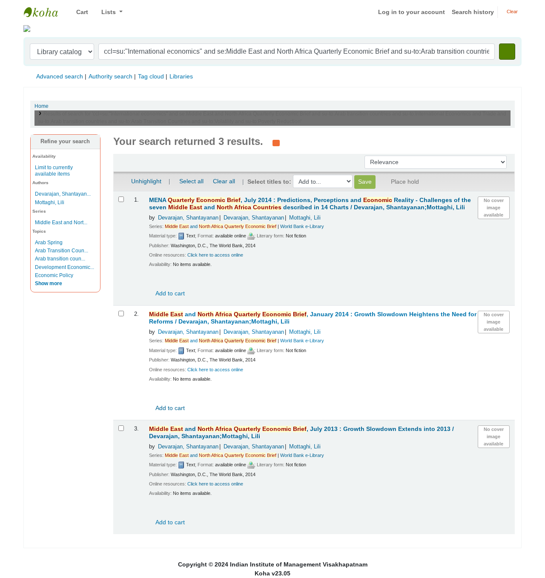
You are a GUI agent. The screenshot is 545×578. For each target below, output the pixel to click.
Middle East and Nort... (61, 222)
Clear (511, 11)
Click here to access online (215, 254)
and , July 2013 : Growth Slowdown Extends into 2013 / (301, 432)
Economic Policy (54, 275)
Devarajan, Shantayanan (188, 218)
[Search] (507, 51)
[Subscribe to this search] (276, 142)
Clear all (224, 181)
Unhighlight (145, 181)
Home (41, 106)
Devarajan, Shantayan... (63, 194)
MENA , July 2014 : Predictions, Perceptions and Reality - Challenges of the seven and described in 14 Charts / (310, 204)
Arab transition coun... (60, 259)
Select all (191, 181)
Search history (473, 12)
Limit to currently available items (54, 171)
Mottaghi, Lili (49, 202)
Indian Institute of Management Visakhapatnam (45, 11)
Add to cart (169, 293)
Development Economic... (64, 267)
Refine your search (65, 141)
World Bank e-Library (302, 226)
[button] (79, 12)
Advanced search (59, 76)
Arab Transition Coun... (61, 251)
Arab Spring (49, 243)
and (220, 226)
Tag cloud (151, 76)
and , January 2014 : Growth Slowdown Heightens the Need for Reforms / (312, 318)
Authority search (110, 76)
